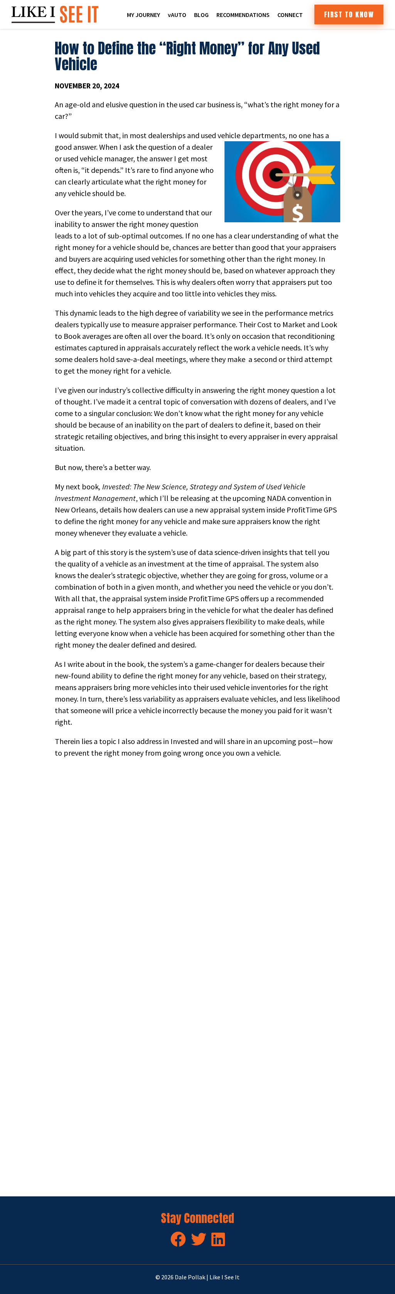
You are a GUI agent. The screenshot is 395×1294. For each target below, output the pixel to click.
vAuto (177, 15)
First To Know (349, 14)
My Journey (143, 15)
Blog (201, 15)
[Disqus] (197, 872)
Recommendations (243, 15)
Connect (290, 15)
